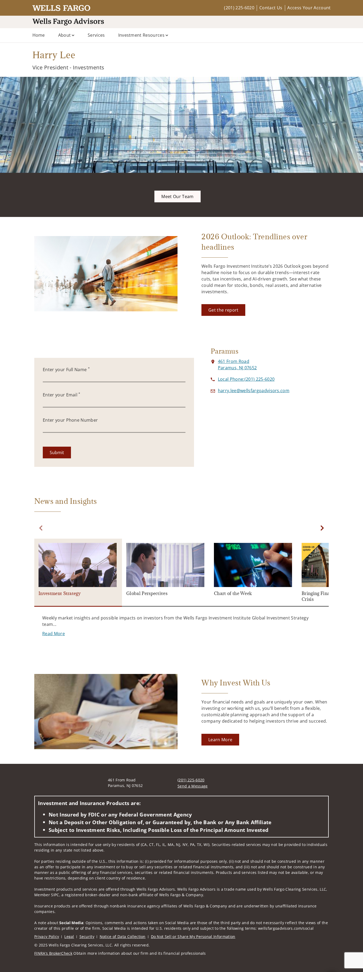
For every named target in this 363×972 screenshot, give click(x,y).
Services (96, 35)
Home (38, 35)
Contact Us (270, 8)
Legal (69, 936)
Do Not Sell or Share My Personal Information (193, 936)
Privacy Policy (46, 936)
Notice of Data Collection (123, 936)
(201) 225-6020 (239, 8)
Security (87, 936)
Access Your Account (309, 8)
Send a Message (193, 786)
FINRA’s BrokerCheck (53, 953)
